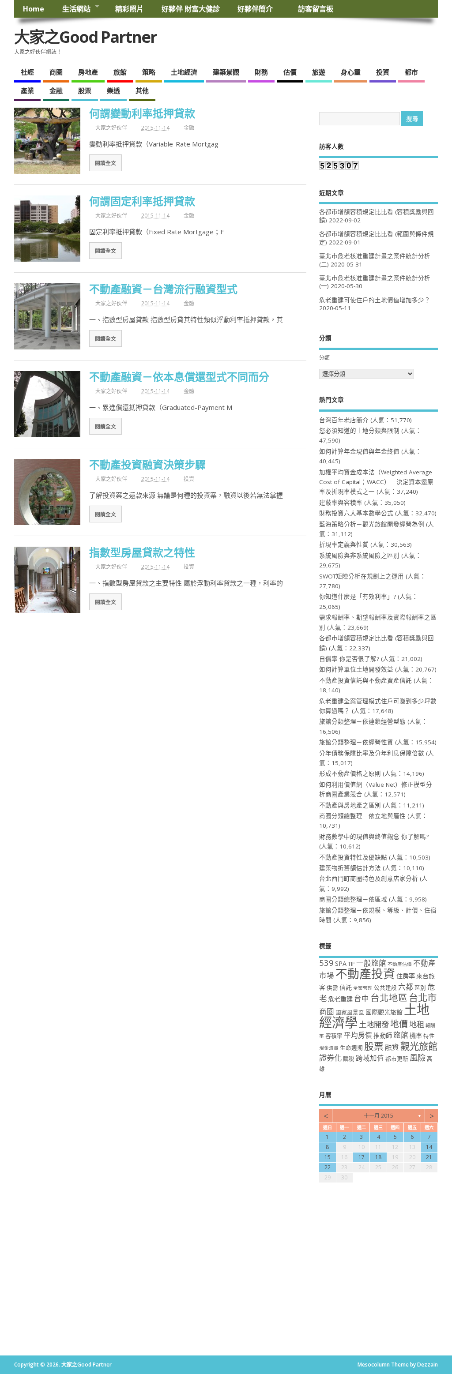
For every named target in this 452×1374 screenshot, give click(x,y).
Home (33, 9)
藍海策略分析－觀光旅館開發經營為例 (371, 524)
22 (327, 1167)
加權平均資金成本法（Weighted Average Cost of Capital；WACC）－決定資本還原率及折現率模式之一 (376, 482)
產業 (27, 90)
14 (429, 1147)
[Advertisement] (226, 1289)
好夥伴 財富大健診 (191, 9)
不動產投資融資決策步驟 (147, 464)
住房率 (405, 976)
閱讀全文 (105, 162)
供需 (332, 987)
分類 (324, 357)
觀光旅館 (418, 1046)
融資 (392, 1047)
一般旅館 (371, 963)
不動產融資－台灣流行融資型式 (163, 289)
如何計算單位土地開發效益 (356, 669)
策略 (148, 72)
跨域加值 (370, 1058)
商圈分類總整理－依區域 (353, 899)
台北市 (423, 997)
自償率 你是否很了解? (349, 659)
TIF (351, 964)
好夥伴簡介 (258, 9)
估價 (290, 72)
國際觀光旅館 (384, 1012)
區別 (420, 987)
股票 (84, 90)
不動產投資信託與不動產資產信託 (365, 680)
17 (361, 1157)
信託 (345, 987)
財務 (261, 72)
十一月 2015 (378, 1115)
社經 (27, 72)
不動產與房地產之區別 (350, 805)
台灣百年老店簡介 (344, 420)
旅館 (120, 72)
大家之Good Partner (85, 37)
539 (326, 962)
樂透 (113, 90)
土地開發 (374, 1024)
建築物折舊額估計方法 (350, 868)
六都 (405, 987)
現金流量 (329, 1048)
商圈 (56, 72)
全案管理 (363, 988)
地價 (399, 1024)
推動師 (382, 1035)
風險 (418, 1057)
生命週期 (351, 1047)
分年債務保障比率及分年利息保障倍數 (371, 753)
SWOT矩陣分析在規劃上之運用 (361, 576)
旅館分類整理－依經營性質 (356, 742)
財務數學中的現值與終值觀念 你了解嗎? (374, 837)
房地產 (88, 72)
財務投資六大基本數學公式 (356, 513)
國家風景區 (349, 1012)
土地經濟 (184, 72)
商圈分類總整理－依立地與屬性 (362, 816)
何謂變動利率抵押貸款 (142, 113)
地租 (416, 1024)
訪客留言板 (315, 9)
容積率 (334, 1036)
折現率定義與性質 (344, 544)
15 (327, 1157)
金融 (56, 90)
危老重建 (340, 999)
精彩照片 (129, 9)
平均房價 (358, 1035)
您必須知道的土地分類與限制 (359, 431)
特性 (429, 1036)
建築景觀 (226, 72)
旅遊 (318, 72)
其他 (142, 90)
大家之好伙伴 (111, 127)
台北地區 (388, 997)
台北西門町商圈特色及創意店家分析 (368, 878)
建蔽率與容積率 (340, 503)
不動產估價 (400, 964)
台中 (361, 998)
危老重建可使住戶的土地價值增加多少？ (374, 300)
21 (429, 1157)
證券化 (330, 1057)
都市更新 (396, 1058)
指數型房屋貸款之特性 (142, 552)
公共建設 (385, 987)
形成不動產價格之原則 (350, 773)
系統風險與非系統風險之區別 (359, 555)
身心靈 (351, 72)
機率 (416, 1035)
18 (378, 1157)
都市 (411, 72)
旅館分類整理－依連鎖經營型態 (362, 721)
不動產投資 (365, 973)
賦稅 (348, 1058)
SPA (341, 963)
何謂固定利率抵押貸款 (142, 201)
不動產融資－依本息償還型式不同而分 (179, 376)
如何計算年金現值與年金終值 (359, 451)
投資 (382, 72)
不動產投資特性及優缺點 (353, 857)
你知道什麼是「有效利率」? (357, 597)
